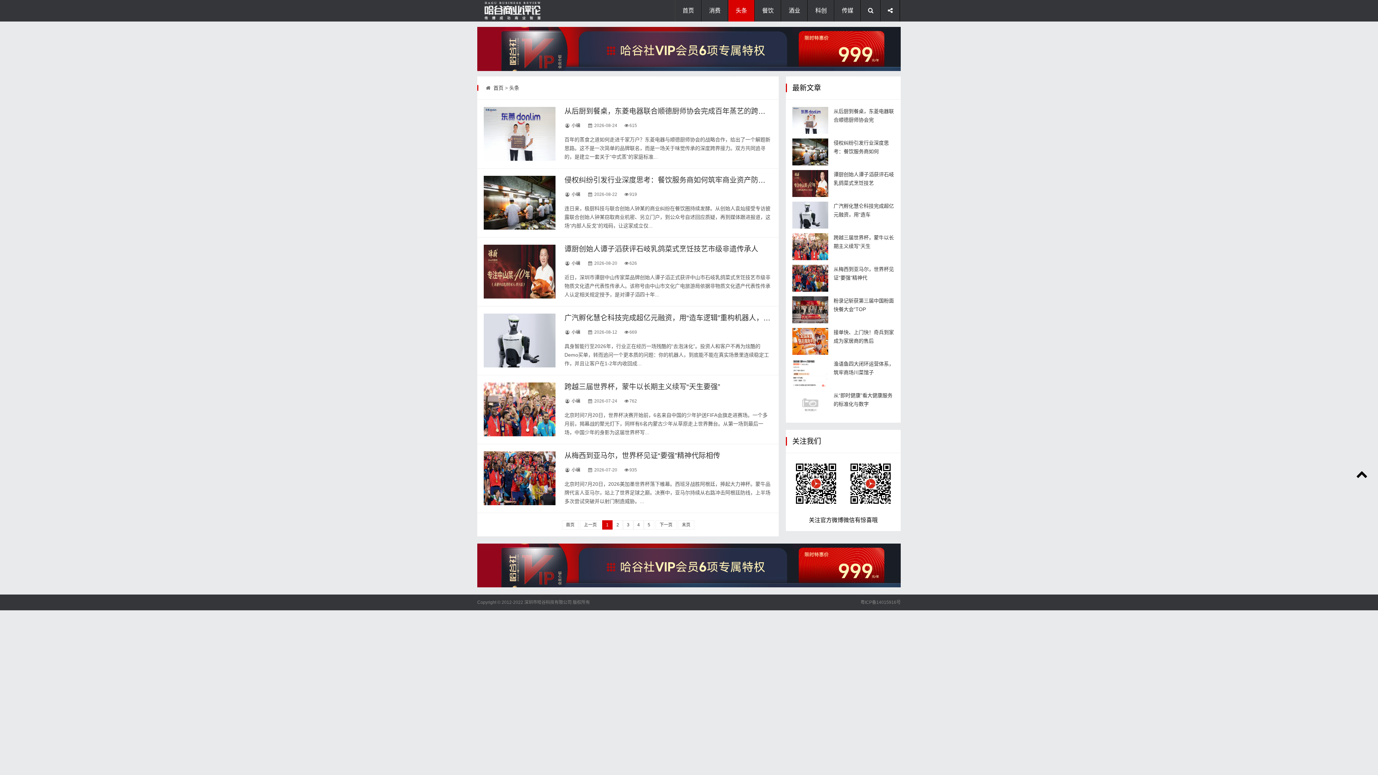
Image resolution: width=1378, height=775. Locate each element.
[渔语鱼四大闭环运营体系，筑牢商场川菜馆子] (810, 373)
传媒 (847, 11)
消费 (715, 11)
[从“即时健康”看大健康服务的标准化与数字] (810, 404)
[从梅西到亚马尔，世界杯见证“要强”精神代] (810, 278)
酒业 (794, 11)
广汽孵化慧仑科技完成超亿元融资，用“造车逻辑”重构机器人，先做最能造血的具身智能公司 (710, 318)
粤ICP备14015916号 (881, 602)
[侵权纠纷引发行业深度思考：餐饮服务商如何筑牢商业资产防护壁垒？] (520, 203)
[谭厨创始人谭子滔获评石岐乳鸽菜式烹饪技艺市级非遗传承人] (520, 272)
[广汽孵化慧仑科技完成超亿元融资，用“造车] (810, 215)
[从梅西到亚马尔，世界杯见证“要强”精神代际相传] (520, 478)
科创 (821, 11)
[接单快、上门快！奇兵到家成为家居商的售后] (810, 341)
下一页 (666, 524)
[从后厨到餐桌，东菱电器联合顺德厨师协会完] (810, 120)
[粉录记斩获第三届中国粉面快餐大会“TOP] (810, 309)
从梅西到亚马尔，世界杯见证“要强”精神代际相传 (642, 456)
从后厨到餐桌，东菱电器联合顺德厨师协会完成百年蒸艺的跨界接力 (672, 111)
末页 (686, 524)
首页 (688, 11)
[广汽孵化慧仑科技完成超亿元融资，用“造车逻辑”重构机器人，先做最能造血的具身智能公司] (520, 340)
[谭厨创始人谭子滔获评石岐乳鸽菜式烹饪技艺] (810, 183)
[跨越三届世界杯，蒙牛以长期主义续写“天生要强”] (520, 409)
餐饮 (768, 11)
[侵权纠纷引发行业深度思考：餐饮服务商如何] (810, 151)
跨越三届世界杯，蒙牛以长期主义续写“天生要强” (642, 387)
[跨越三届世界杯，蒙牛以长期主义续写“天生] (810, 246)
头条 (741, 11)
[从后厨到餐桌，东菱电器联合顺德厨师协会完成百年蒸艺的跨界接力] (520, 134)
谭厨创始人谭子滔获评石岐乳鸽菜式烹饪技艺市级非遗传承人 (661, 249)
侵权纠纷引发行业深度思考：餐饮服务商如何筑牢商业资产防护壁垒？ (675, 180)
